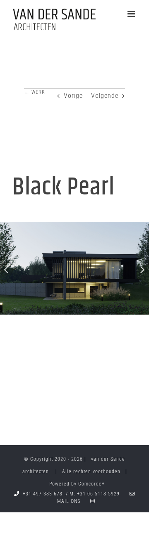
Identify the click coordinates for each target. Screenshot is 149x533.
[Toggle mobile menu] (132, 13)
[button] (6, 269)
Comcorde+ (91, 484)
